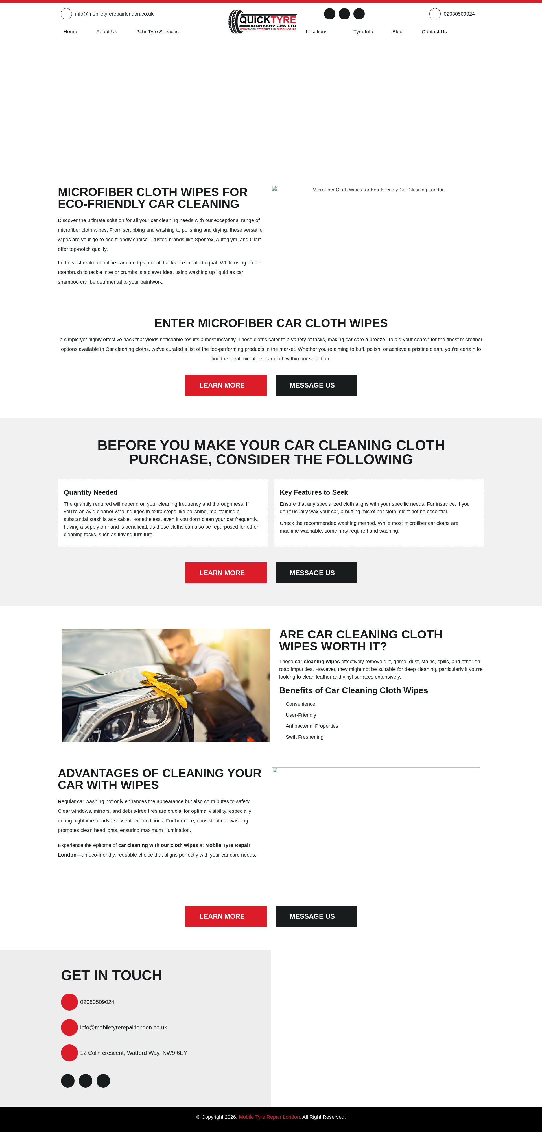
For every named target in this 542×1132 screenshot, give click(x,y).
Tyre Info (363, 31)
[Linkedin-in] (344, 13)
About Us (106, 31)
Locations (316, 31)
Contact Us (434, 31)
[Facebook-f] (329, 13)
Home (70, 31)
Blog (397, 31)
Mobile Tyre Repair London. (270, 1117)
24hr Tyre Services (157, 31)
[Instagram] (359, 13)
